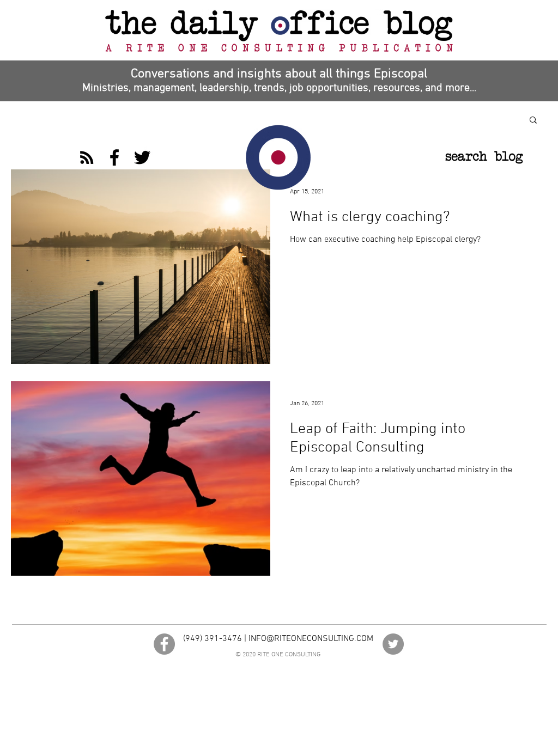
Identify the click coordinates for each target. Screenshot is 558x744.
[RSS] (87, 157)
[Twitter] (142, 157)
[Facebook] (114, 157)
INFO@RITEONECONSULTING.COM (310, 638)
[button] (533, 120)
